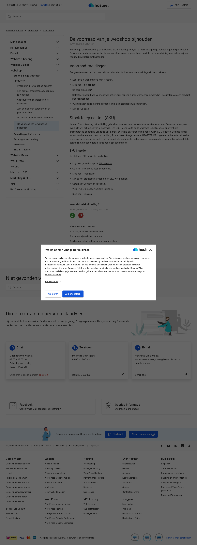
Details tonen (51, 281)
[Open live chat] (192, 541)
